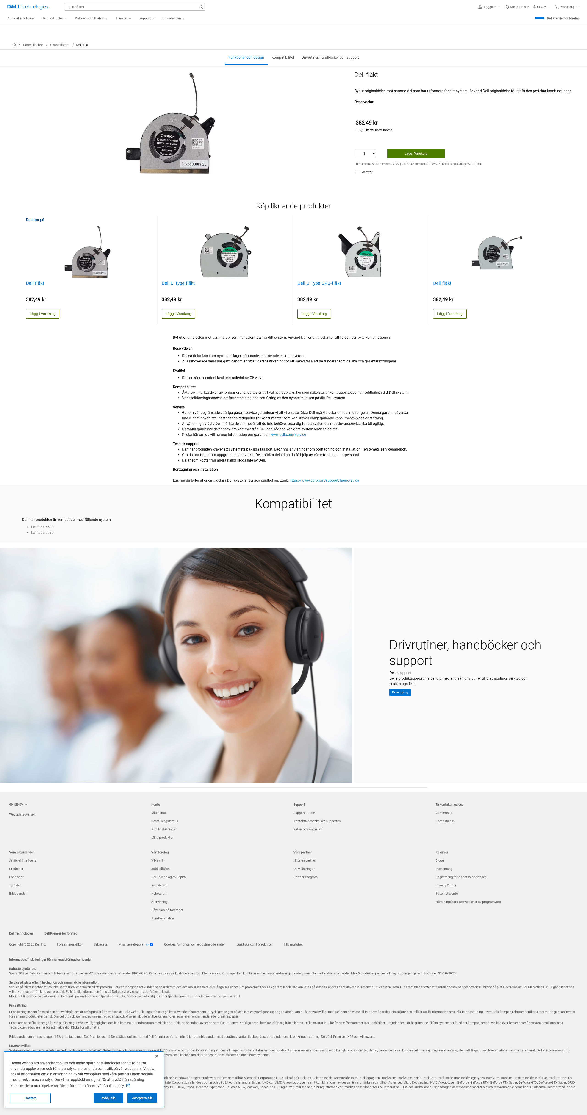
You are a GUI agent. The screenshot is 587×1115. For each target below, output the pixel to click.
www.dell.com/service (288, 434)
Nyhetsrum (159, 893)
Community (444, 813)
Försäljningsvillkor (70, 944)
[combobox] (135, 7)
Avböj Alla (108, 1098)
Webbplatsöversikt (22, 814)
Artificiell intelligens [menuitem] (20, 18)
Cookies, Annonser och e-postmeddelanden (194, 944)
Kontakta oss (445, 821)
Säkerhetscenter (447, 893)
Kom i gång (400, 692)
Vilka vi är (158, 860)
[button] (490, 6)
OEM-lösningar (304, 869)
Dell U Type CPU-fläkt (319, 283)
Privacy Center (446, 885)
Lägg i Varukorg (416, 153)
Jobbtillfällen (160, 869)
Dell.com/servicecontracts (130, 991)
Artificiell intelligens (22, 860)
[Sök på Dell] (200, 6)
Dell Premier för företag (563, 18)
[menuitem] (54, 18)
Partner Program (306, 877)
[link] (517, 6)
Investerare (159, 885)
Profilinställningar (164, 829)
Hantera (31, 1098)
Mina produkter (162, 837)
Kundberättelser (162, 918)
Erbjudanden (18, 893)
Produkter (16, 869)
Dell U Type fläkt (178, 283)
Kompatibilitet (282, 57)
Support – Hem (304, 813)
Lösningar (16, 877)
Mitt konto (158, 813)
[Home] (14, 45)
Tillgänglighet (293, 944)
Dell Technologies (21, 933)
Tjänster (15, 885)
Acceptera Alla (142, 1098)
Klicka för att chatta (85, 1027)
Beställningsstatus (164, 821)
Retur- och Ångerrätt (308, 829)
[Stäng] (157, 1056)
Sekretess (101, 944)
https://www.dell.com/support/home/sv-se (324, 480)
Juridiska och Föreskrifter (254, 944)
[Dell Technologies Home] (28, 6)
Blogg (440, 860)
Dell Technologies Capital (168, 877)
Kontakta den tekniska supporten (317, 821)
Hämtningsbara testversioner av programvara (468, 902)
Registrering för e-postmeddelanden (461, 877)
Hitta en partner (305, 860)
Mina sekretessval (132, 944)
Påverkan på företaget (167, 910)
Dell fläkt (35, 283)
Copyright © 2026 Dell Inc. (27, 944)
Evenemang (444, 869)
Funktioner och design (246, 57)
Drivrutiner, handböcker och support (330, 57)
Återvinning (159, 902)
